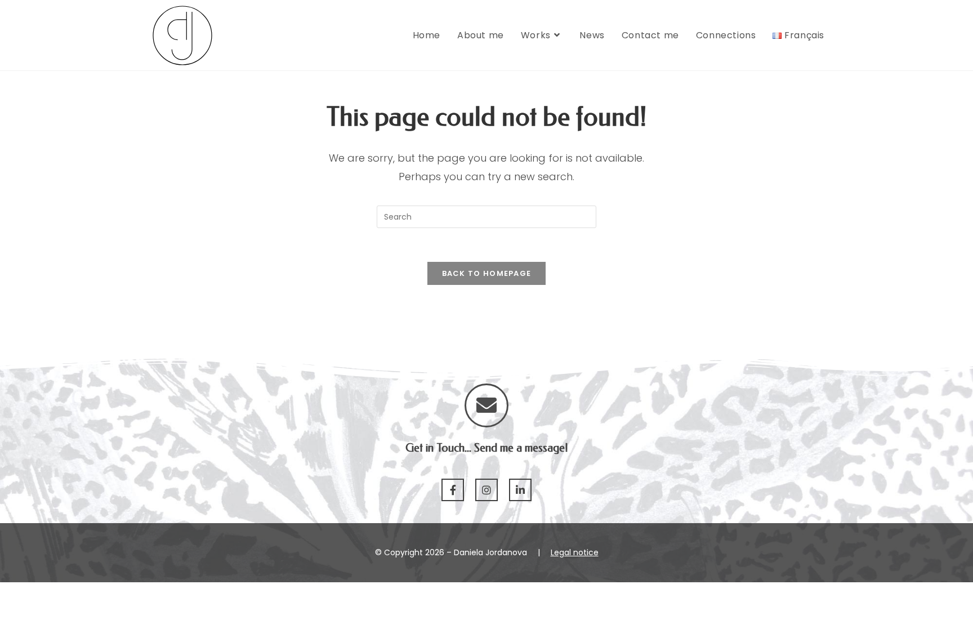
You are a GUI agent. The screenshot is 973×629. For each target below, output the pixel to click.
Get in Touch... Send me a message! (486, 447)
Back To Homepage (487, 273)
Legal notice (575, 552)
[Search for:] (486, 216)
